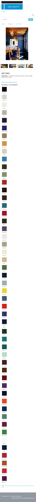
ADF (2, 487)
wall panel (20, 486)
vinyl (32, 486)
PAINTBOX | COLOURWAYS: (9, 85)
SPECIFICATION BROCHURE (9, 82)
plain (25, 486)
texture (29, 486)
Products (10, 24)
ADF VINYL (19, 24)
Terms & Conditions (15, 496)
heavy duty (7, 486)
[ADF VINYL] (4, 66)
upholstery (14, 486)
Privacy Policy (5, 496)
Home (3, 24)
